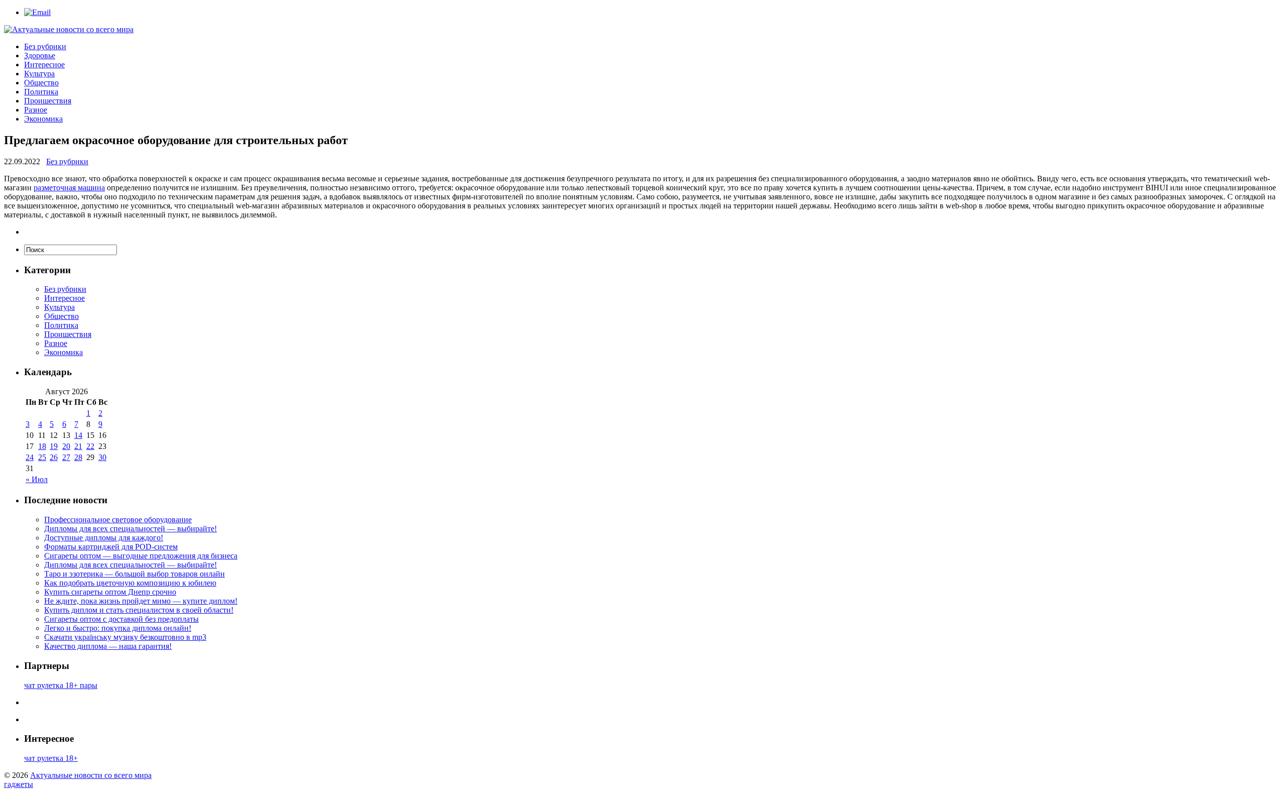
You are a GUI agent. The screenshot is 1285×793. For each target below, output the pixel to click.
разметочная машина (69, 187)
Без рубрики (45, 46)
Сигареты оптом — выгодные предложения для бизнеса (140, 555)
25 (42, 457)
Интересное (44, 64)
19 (54, 446)
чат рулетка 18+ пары (60, 685)
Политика (41, 91)
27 (66, 457)
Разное (35, 109)
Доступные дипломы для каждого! (103, 537)
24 (30, 457)
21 (78, 446)
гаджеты (18, 784)
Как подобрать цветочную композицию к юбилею (130, 583)
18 (42, 446)
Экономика (43, 119)
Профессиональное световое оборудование (118, 519)
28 (78, 457)
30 (102, 457)
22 (90, 446)
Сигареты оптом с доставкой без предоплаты (121, 619)
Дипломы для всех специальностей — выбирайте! (130, 528)
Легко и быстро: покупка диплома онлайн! (117, 628)
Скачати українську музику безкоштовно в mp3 (125, 637)
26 (54, 457)
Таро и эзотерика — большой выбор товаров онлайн (134, 574)
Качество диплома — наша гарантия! (108, 646)
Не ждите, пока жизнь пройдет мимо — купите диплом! (140, 601)
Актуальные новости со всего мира (91, 775)
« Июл (37, 479)
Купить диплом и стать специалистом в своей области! (138, 610)
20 (66, 446)
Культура (39, 73)
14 (78, 435)
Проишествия (47, 100)
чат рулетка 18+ (51, 758)
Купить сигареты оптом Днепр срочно (110, 592)
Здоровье (39, 55)
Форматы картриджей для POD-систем (111, 546)
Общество (41, 82)
